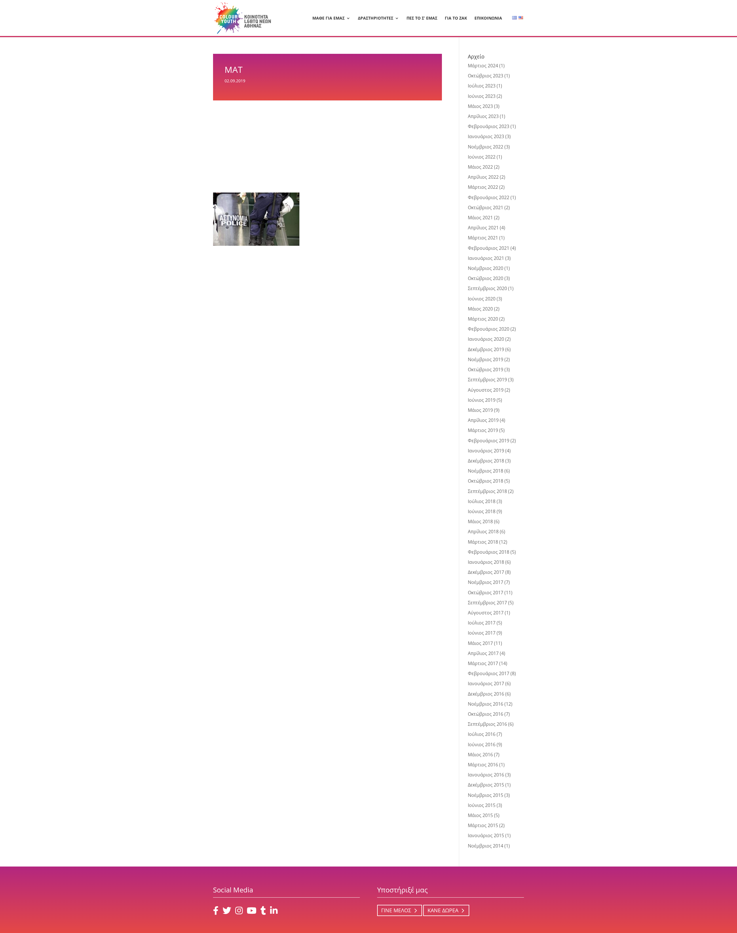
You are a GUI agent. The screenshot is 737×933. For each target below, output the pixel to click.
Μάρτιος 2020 (483, 319)
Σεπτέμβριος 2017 (487, 602)
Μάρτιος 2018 (483, 542)
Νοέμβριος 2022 (485, 147)
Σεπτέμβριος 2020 (487, 288)
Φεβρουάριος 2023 (488, 126)
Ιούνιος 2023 (481, 96)
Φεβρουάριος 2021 (488, 248)
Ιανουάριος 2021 (486, 258)
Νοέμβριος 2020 (485, 268)
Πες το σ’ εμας (422, 18)
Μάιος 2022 (480, 167)
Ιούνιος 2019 (481, 400)
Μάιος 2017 (480, 643)
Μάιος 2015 (480, 815)
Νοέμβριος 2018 (485, 471)
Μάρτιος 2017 (483, 663)
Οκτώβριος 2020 (485, 278)
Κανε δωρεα (443, 910)
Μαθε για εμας (328, 18)
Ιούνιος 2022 (481, 157)
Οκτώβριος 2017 (485, 592)
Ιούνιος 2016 (481, 744)
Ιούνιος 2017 (481, 633)
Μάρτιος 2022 (483, 187)
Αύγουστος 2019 (486, 390)
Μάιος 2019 (480, 410)
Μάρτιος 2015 (483, 825)
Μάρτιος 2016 (483, 764)
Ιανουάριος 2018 (486, 562)
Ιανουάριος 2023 (486, 136)
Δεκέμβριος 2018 (486, 461)
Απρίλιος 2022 (483, 177)
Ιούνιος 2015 (481, 805)
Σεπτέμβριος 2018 (487, 491)
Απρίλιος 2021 (483, 227)
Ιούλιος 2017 (481, 623)
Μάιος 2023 (480, 106)
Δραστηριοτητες (375, 18)
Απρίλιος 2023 (483, 116)
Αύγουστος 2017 (486, 613)
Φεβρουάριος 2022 (488, 197)
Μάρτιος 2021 (483, 238)
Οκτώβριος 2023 (485, 76)
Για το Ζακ (456, 18)
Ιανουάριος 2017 (486, 683)
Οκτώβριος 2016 (485, 714)
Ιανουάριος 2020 (486, 339)
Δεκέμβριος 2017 (486, 572)
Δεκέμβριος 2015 (486, 785)
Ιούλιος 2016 (481, 734)
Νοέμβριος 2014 (485, 846)
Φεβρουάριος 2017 (488, 673)
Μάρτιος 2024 (483, 65)
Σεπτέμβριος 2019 (487, 379)
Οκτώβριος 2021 (485, 207)
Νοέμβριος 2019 (485, 359)
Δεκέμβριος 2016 (486, 694)
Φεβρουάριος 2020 (488, 329)
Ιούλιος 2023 (481, 86)
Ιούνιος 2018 (481, 511)
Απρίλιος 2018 (483, 531)
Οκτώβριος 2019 (485, 369)
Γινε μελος (396, 910)
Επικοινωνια (488, 18)
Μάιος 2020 (480, 309)
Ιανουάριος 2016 (486, 775)
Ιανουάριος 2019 (486, 451)
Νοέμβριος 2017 (485, 582)
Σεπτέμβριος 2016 (487, 724)
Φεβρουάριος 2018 (488, 552)
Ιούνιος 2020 (481, 299)
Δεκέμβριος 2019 (486, 349)
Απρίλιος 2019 (483, 420)
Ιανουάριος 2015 (486, 835)
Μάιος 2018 (480, 521)
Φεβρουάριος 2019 (488, 440)
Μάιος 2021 (480, 217)
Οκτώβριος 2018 (485, 481)
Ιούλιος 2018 (481, 501)
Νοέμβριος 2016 (485, 704)
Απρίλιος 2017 (483, 653)
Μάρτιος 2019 (483, 430)
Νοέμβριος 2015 (485, 795)
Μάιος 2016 (480, 754)
